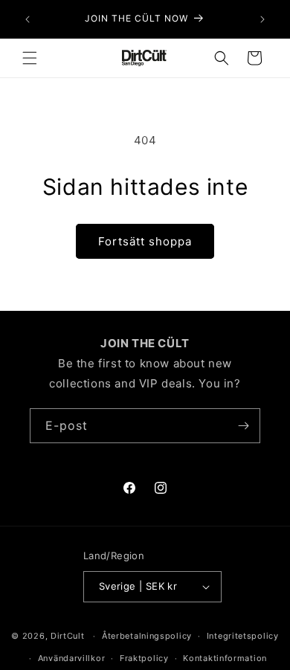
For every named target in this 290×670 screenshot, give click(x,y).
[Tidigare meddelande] (27, 19)
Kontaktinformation (225, 658)
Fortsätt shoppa (145, 241)
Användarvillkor (72, 658)
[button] (29, 58)
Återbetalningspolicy (147, 636)
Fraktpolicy (144, 658)
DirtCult (68, 636)
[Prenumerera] (243, 425)
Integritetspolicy (243, 636)
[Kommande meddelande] (262, 19)
